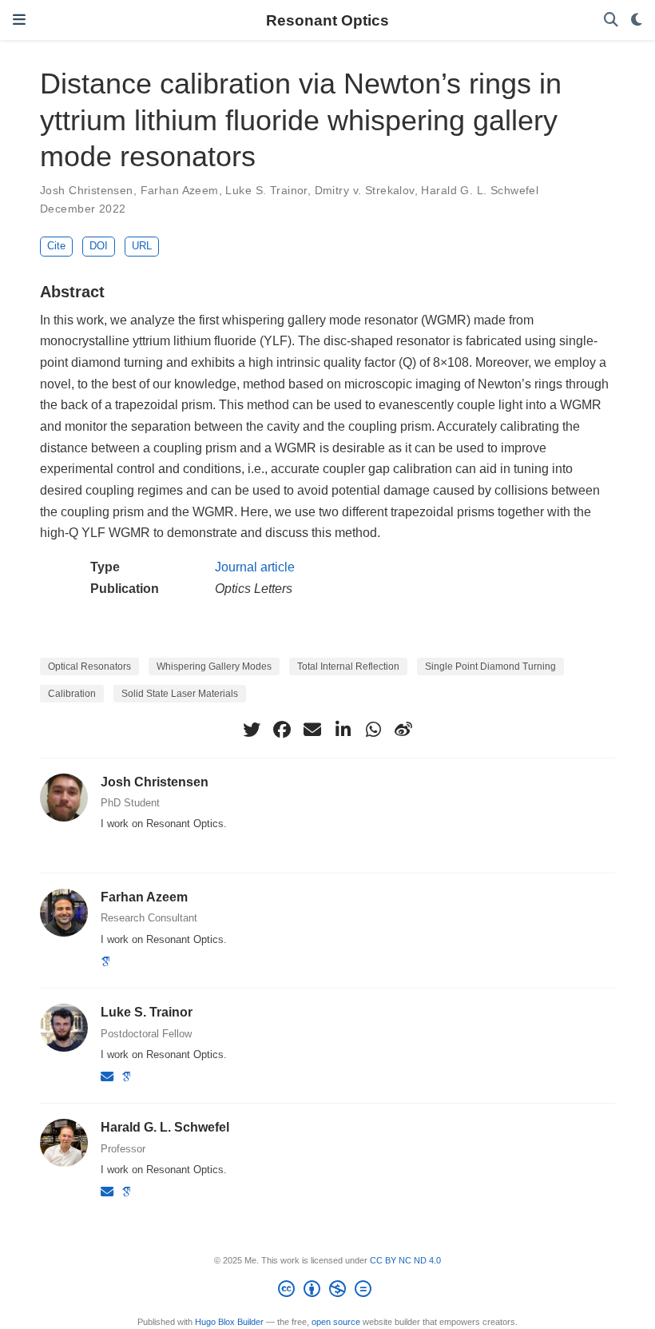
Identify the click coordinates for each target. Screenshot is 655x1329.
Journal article (255, 566)
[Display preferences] (636, 20)
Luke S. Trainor (266, 190)
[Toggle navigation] (19, 20)
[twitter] (252, 730)
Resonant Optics (327, 20)
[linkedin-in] (343, 730)
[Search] (611, 20)
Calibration (72, 693)
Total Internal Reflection (348, 666)
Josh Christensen (86, 190)
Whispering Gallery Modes (214, 666)
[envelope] (312, 730)
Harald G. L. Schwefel (479, 190)
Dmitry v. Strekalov (365, 190)
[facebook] (282, 730)
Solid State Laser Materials (179, 693)
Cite (56, 246)
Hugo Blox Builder (229, 1322)
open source (336, 1322)
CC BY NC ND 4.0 (405, 1260)
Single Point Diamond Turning (490, 666)
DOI (98, 246)
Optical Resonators (89, 666)
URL (142, 246)
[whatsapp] (373, 730)
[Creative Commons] (328, 1291)
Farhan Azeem (180, 190)
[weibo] (403, 730)
